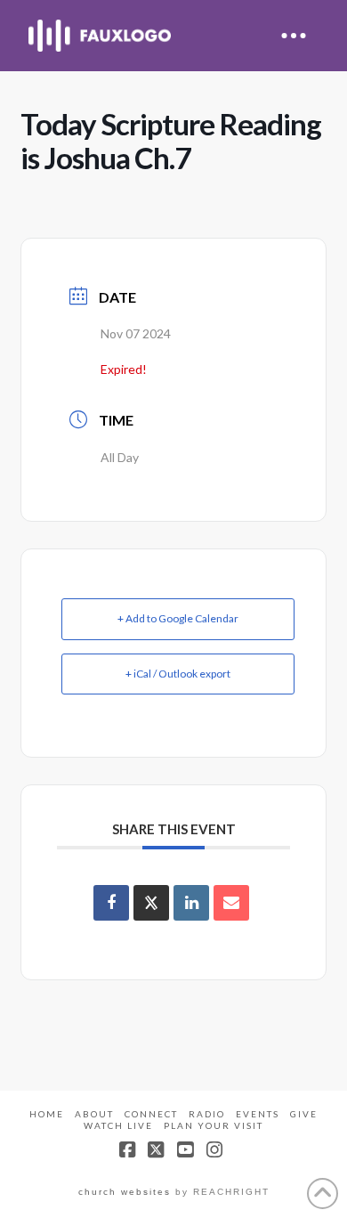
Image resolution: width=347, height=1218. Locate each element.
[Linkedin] (191, 903)
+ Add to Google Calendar (177, 618)
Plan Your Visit (213, 1125)
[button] (294, 36)
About (94, 1113)
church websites (124, 1192)
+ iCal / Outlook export (177, 673)
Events (257, 1113)
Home (46, 1113)
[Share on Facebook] (111, 903)
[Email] (231, 903)
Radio (207, 1113)
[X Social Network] (151, 903)
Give (304, 1113)
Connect (151, 1113)
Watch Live (118, 1125)
